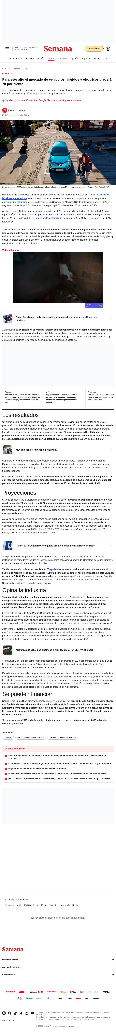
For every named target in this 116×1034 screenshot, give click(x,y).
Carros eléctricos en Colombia (62, 737)
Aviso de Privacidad (12, 1021)
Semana (6, 69)
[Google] (4, 1013)
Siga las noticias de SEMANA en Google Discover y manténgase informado (43, 100)
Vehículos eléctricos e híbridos (30, 737)
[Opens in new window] (9, 1013)
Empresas (29, 69)
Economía (17, 69)
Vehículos (8, 737)
